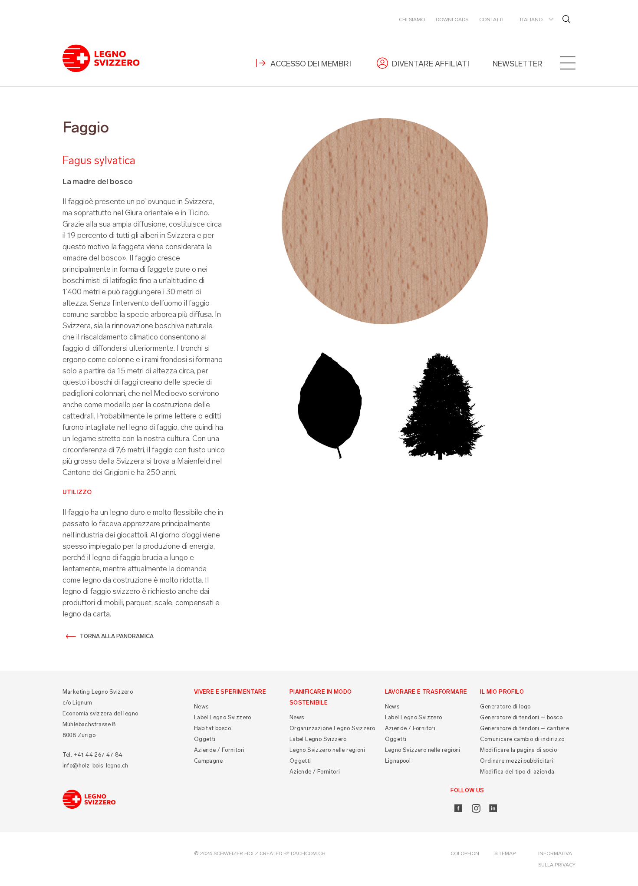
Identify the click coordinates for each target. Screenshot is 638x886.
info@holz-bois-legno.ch (95, 765)
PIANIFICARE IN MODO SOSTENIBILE (320, 697)
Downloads (452, 19)
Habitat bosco (212, 728)
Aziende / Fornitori (219, 750)
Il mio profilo (502, 691)
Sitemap (505, 853)
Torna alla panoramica (117, 636)
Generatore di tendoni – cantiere (524, 728)
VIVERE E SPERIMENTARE (230, 691)
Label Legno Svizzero (222, 717)
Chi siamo (412, 19)
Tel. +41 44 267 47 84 (92, 754)
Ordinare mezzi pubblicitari (516, 761)
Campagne (208, 761)
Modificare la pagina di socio (518, 750)
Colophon (465, 853)
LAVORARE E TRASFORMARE (426, 691)
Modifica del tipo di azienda (517, 771)
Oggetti (205, 739)
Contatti (491, 19)
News (201, 706)
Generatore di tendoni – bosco (521, 717)
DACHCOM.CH (308, 853)
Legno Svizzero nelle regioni (327, 750)
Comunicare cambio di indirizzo (522, 739)
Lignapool (398, 761)
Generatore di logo (505, 706)
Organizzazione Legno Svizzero (332, 728)
